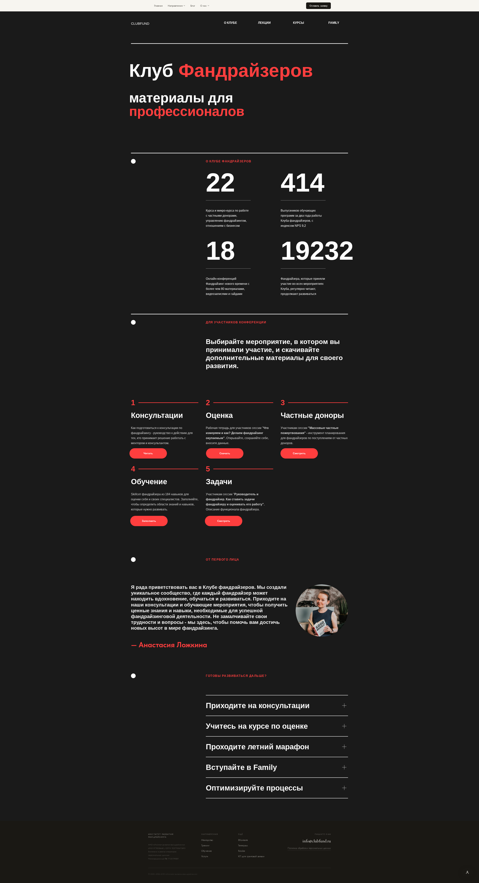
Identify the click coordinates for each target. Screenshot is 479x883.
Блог (192, 5)
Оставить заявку (318, 5)
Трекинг (205, 845)
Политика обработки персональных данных (309, 848)
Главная (158, 5)
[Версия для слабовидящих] (467, 872)
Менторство (207, 840)
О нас (203, 5)
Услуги (204, 856)
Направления (175, 5)
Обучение (206, 851)
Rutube (241, 851)
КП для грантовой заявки (251, 856)
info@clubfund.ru (317, 841)
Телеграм (243, 845)
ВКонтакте (243, 840)
